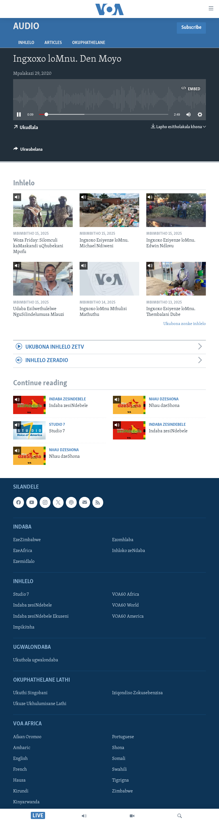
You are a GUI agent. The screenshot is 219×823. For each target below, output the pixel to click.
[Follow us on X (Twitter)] (58, 502)
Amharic (21, 748)
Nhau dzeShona (164, 399)
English (20, 758)
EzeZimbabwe (27, 540)
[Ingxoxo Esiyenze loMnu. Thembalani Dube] (176, 279)
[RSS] (97, 502)
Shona (118, 748)
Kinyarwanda (26, 802)
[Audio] (84, 816)
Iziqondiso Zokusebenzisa (137, 693)
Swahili (119, 769)
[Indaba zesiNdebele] (29, 405)
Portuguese (123, 737)
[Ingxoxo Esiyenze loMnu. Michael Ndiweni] (109, 210)
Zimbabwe (122, 791)
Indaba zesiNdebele (67, 399)
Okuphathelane (88, 43)
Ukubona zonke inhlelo (184, 324)
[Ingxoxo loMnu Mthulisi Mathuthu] (109, 279)
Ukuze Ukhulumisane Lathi (39, 704)
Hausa (19, 780)
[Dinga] (179, 816)
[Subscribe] (84, 502)
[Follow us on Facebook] (18, 502)
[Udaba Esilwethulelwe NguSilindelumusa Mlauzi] (43, 279)
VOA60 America (128, 616)
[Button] (27, 150)
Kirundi (21, 791)
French (20, 769)
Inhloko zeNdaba (128, 551)
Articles (53, 43)
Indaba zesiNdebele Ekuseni (41, 616)
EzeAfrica (22, 551)
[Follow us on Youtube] (31, 502)
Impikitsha (24, 627)
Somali (118, 758)
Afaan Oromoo (27, 737)
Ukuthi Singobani (30, 693)
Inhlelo (26, 43)
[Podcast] (71, 502)
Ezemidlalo (24, 561)
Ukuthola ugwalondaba (35, 660)
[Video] (132, 816)
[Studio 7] (29, 430)
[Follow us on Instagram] (45, 502)
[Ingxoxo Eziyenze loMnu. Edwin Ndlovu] (176, 210)
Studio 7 (57, 425)
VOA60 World (125, 605)
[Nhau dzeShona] (129, 405)
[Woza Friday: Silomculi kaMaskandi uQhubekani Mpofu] (43, 210)
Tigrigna (120, 780)
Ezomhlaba (122, 540)
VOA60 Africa (125, 595)
